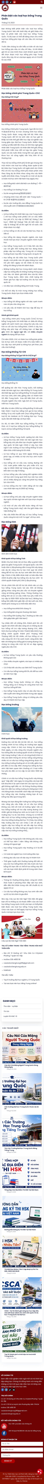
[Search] (41, 2)
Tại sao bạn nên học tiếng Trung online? (20, 983)
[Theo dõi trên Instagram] (6, 2)
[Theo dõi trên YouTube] (14, 2)
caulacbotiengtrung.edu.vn (15, 967)
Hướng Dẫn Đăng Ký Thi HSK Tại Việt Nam (20, 1230)
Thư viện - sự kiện (11, 1006)
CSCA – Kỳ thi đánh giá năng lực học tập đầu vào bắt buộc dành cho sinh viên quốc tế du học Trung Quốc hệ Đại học (21, 1313)
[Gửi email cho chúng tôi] (13, 1389)
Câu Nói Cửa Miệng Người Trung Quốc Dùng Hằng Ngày (21, 1066)
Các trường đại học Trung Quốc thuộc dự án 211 (21, 1108)
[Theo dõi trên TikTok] (10, 2)
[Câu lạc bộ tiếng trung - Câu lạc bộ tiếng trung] (8, 7)
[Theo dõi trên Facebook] (3, 2)
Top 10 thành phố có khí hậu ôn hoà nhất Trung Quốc (20, 1355)
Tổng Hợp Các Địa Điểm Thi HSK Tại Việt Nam (21, 1190)
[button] (41, 7)
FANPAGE (7, 970)
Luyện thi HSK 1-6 (10, 1016)
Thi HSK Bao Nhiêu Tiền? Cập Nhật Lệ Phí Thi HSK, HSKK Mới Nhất (21, 1270)
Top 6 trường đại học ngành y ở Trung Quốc (22, 980)
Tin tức (6, 1011)
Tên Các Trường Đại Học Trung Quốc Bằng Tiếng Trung (20, 1149)
